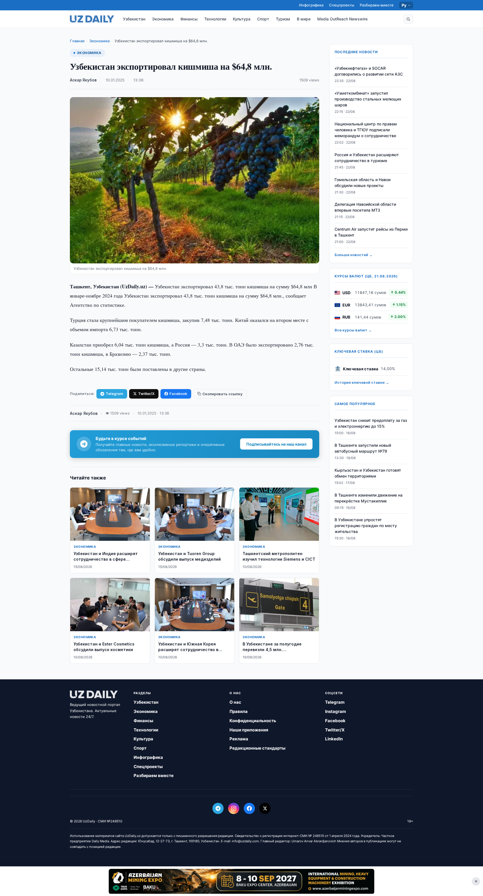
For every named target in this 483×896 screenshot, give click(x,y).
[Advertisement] (241, 881)
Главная (77, 41)
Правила (238, 711)
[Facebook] (249, 808)
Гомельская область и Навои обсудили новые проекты (362, 182)
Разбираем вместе (377, 5)
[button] (408, 19)
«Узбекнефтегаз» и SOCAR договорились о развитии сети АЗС (369, 71)
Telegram (114, 393)
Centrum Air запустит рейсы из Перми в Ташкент (371, 232)
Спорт (263, 19)
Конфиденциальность (252, 720)
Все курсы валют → (353, 330)
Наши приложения (248, 730)
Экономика (163, 19)
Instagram (335, 711)
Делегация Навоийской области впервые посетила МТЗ (365, 207)
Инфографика (311, 5)
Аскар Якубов (83, 80)
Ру (404, 5)
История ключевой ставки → (362, 382)
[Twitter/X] (265, 808)
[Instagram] (233, 808)
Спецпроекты (341, 5)
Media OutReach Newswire (342, 19)
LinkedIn (334, 738)
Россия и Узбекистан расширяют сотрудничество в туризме (367, 158)
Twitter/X (146, 393)
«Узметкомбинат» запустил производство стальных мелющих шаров (368, 99)
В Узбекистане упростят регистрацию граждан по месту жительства (366, 526)
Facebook (178, 393)
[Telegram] (218, 808)
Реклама (238, 738)
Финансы (189, 19)
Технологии (215, 19)
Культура (241, 19)
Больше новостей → (354, 255)
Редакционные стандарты (257, 748)
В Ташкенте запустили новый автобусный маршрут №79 (363, 448)
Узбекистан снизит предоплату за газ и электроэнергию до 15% (371, 423)
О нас (235, 702)
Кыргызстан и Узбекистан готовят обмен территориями (368, 473)
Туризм (283, 19)
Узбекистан (134, 19)
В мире (304, 19)
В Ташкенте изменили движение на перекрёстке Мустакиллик (368, 498)
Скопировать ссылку (222, 394)
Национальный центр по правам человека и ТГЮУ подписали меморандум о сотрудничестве (366, 130)
